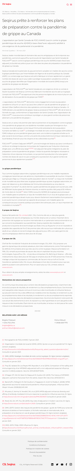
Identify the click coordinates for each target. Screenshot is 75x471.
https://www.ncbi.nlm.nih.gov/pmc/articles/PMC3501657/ (25, 397)
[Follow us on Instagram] (71, 464)
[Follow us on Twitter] (57, 464)
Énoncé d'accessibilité (37, 452)
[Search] (67, 4)
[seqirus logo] (6, 4)
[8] (3, 401)
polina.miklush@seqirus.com (13, 328)
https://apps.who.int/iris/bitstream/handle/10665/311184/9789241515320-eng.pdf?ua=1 (36, 359)
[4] (3, 366)
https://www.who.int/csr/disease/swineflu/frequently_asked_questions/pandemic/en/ (36, 349)
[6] (3, 382)
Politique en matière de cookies (37, 449)
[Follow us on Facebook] (66, 464)
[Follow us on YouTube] (62, 464)
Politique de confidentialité (37, 441)
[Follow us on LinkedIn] (52, 464)
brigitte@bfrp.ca (8, 325)
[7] (3, 391)
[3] (3, 356)
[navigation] (71, 4)
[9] (3, 408)
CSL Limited (23, 215)
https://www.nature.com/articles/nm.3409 (19, 403)
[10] (3, 425)
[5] (3, 375)
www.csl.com (7, 267)
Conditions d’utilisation (37, 445)
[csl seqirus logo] (8, 464)
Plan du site (37, 456)
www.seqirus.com (57, 272)
